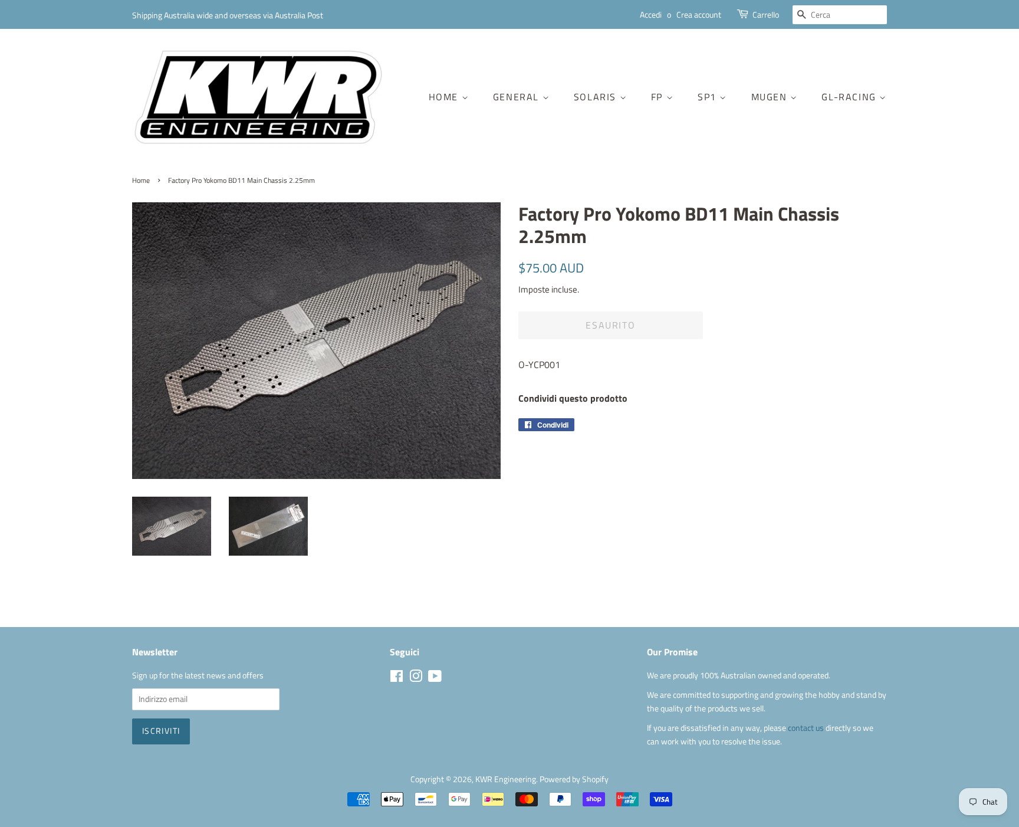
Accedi (651, 14)
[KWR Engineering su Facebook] (396, 678)
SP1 (708, 97)
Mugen (771, 97)
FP (658, 97)
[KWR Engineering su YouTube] (435, 678)
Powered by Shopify (574, 779)
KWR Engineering (505, 779)
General (518, 97)
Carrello (765, 14)
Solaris (597, 97)
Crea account (698, 14)
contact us (807, 728)
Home (445, 97)
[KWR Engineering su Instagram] (415, 678)
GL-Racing (850, 97)
